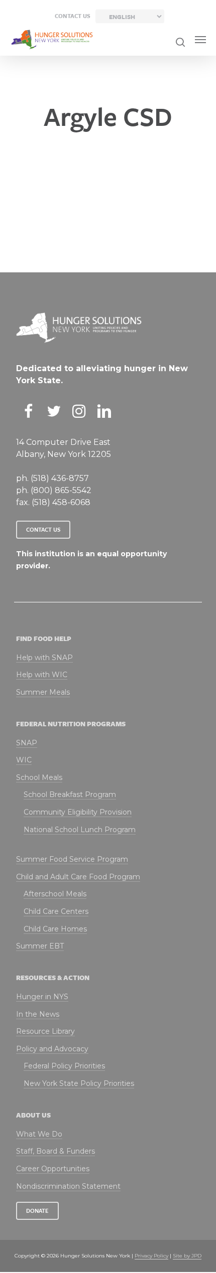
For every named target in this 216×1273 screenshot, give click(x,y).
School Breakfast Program (70, 794)
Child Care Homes (55, 928)
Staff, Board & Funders (55, 1151)
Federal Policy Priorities (64, 1065)
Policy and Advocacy (52, 1048)
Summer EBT (40, 945)
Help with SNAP (44, 657)
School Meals (39, 777)
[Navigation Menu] (200, 40)
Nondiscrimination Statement (68, 1186)
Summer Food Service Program (72, 859)
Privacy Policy (151, 1255)
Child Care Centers (56, 911)
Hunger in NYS (42, 996)
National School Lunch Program (80, 829)
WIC (24, 759)
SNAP (26, 742)
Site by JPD (187, 1255)
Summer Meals (43, 692)
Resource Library (45, 1031)
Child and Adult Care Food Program (78, 876)
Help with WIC (41, 674)
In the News (37, 1014)
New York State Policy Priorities (79, 1083)
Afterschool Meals (55, 893)
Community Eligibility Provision (78, 812)
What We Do (39, 1134)
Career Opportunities (52, 1168)
